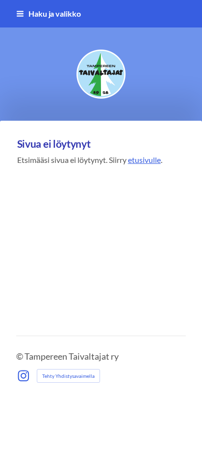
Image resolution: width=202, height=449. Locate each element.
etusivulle (144, 159)
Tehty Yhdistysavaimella (68, 376)
